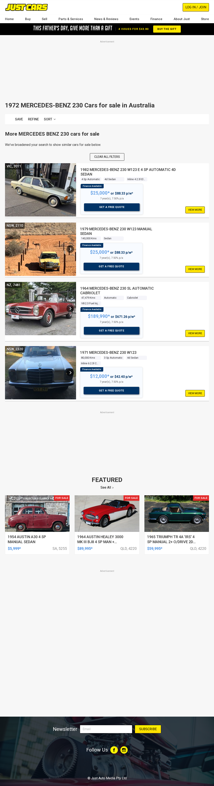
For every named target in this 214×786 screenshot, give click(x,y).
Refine (33, 119)
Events (134, 19)
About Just (182, 19)
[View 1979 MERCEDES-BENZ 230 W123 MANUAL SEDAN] (70, 249)
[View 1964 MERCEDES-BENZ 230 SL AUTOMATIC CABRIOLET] (70, 308)
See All (106, 487)
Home (9, 19)
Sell (44, 19)
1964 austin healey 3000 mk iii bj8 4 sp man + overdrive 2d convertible (102, 542)
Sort (48, 119)
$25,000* (100, 193)
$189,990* (99, 316)
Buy (28, 19)
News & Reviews (106, 19)
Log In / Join (195, 7)
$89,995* (85, 548)
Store (205, 19)
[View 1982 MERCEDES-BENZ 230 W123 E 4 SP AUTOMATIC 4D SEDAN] (70, 190)
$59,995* (154, 548)
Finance (156, 19)
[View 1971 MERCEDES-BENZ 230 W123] (70, 372)
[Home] (26, 7)
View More (195, 209)
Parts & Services (71, 19)
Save (19, 119)
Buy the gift (167, 29)
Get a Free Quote (112, 207)
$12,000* (99, 376)
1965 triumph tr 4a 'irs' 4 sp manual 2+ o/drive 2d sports (171, 542)
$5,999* (14, 548)
